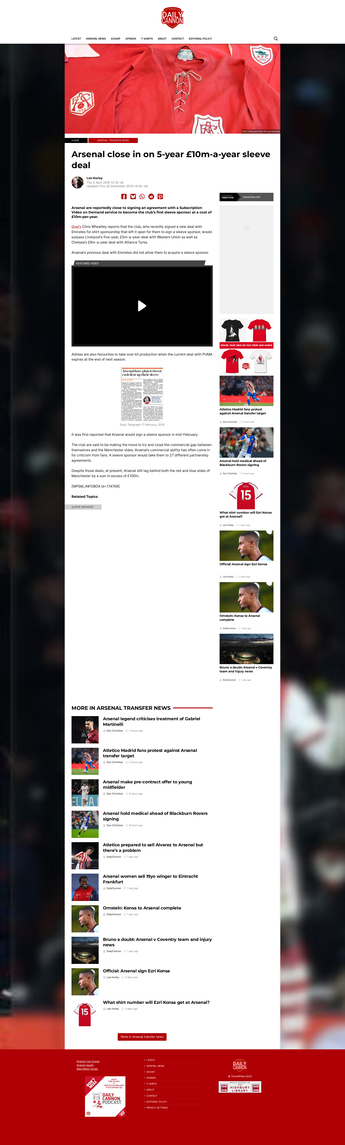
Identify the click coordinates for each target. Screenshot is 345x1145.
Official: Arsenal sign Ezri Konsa (136, 970)
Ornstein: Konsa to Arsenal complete (142, 907)
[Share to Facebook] (124, 197)
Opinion (130, 38)
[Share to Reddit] (151, 197)
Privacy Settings (157, 1107)
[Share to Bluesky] (133, 197)
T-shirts (147, 38)
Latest (76, 38)
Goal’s (76, 226)
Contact (178, 38)
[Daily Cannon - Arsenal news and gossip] (172, 18)
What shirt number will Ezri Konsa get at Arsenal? (156, 1002)
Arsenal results (85, 1065)
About (162, 38)
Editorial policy (200, 38)
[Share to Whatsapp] (142, 197)
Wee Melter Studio (87, 1068)
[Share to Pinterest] (160, 197)
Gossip (115, 38)
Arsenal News (96, 38)
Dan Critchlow (115, 731)
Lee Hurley (95, 178)
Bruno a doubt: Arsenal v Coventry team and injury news (246, 669)
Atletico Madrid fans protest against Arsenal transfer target (243, 411)
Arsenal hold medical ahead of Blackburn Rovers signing (243, 463)
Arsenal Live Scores (88, 1061)
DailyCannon (114, 857)
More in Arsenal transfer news (121, 708)
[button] (276, 38)
